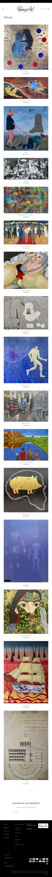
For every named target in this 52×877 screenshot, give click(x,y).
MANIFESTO (7, 827)
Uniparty (26, 71)
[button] (3, 9)
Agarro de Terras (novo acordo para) (26, 462)
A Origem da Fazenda (26, 290)
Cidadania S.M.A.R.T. (26, 423)
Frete (16, 836)
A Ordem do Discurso (26, 331)
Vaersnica (26, 181)
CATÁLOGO (6, 831)
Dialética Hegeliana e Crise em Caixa (26, 215)
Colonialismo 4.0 (26, 705)
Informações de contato (43, 872)
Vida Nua (26, 584)
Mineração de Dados (26, 514)
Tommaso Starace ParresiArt (21, 871)
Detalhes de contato (20, 844)
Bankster (26, 152)
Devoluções (18, 833)
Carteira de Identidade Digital (26, 635)
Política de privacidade (15, 872)
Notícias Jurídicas (19, 824)
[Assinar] (37, 812)
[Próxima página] (34, 790)
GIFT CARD (6, 834)
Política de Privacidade (18, 828)
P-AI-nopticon (26, 781)
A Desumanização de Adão (26, 100)
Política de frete (34, 872)
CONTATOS (6, 837)
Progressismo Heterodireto (26, 246)
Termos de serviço (25, 872)
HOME (5, 824)
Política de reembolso (43, 871)
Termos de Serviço (17, 840)
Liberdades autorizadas (26, 385)
